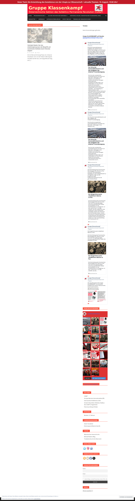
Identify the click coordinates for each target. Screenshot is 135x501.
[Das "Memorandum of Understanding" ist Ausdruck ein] (87, 338)
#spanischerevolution (93, 286)
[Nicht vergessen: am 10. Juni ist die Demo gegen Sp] (87, 355)
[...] (30, 60)
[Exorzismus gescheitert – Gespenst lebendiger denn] (87, 330)
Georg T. (38, 52)
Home (30, 15)
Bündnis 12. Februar (89, 415)
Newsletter (31, 19)
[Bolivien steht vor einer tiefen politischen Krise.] (95, 372)
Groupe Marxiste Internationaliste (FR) (94, 398)
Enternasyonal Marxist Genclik (92, 426)
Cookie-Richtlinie (37, 498)
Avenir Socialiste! (88, 424)
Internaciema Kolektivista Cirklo (92, 400)
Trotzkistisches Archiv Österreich (92, 439)
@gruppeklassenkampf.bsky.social (92, 38)
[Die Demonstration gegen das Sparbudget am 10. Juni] (87, 347)
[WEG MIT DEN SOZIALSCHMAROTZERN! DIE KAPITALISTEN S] (104, 347)
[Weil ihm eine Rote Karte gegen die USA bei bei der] (95, 330)
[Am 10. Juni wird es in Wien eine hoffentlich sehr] (95, 355)
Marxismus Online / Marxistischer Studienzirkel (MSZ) (85, 15)
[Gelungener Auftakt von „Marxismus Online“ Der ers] (104, 355)
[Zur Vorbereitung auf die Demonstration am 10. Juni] (95, 347)
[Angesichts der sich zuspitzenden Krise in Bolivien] (87, 372)
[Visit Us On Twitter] (84, 448)
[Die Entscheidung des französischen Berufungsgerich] (95, 321)
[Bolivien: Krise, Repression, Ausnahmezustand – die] (95, 338)
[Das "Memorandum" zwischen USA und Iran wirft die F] (104, 338)
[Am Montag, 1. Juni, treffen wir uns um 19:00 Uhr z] (95, 363)
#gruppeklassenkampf (93, 288)
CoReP (86, 396)
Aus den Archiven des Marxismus (57, 15)
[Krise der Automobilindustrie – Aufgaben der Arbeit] (87, 321)
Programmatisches (39, 15)
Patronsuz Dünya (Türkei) (91, 407)
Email (84, 473)
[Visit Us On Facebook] (91, 448)
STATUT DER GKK (67, 19)
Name (84, 468)
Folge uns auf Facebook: (91, 384)
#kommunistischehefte (93, 289)
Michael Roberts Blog (89, 436)
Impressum (42, 19)
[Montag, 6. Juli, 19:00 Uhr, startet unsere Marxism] (104, 330)
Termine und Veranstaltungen (82, 19)
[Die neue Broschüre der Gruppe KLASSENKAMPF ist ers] (104, 321)
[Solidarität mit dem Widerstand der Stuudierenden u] (104, 363)
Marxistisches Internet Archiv (91, 434)
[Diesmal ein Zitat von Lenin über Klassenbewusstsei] (87, 363)
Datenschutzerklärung (53, 19)
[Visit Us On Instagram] (88, 448)
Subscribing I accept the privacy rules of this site (95, 479)
